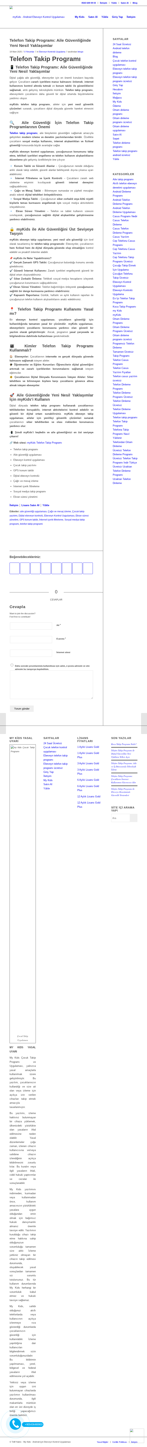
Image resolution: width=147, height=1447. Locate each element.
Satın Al (125, 3)
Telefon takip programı (125, 417)
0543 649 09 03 (89, 3)
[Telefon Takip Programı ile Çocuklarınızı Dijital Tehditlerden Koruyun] (46, 568)
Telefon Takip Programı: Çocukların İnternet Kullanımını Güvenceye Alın (123, 779)
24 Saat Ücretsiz (122, 44)
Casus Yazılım (121, 236)
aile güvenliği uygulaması (33, 511)
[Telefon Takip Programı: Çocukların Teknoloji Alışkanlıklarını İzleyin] (67, 568)
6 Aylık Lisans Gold (88, 779)
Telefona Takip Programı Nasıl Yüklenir (121, 433)
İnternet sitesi (63, 652)
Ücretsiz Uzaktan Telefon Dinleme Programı (122, 470)
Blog (135, 3)
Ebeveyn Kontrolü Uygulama (52, 52)
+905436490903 (33, 1424)
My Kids (117, 101)
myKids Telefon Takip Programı (44, 442)
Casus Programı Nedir (125, 216)
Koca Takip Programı (124, 306)
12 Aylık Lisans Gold (88, 796)
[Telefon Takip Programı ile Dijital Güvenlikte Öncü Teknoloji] (56, 568)
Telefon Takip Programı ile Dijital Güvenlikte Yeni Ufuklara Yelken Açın (123, 753)
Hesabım (118, 89)
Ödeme (117, 105)
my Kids (117, 310)
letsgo (80, 52)
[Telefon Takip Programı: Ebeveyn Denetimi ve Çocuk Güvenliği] (35, 568)
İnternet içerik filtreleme (51, 519)
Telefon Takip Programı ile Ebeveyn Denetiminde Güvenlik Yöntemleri (123, 792)
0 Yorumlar (29, 52)
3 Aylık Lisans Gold (88, 763)
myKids (117, 314)
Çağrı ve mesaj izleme (59, 511)
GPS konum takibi (29, 519)
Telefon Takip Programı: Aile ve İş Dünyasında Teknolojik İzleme (124, 766)
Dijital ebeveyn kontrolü (31, 515)
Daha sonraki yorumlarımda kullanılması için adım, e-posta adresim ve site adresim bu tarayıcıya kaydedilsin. (52, 667)
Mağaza (117, 97)
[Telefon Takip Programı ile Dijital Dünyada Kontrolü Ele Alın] (15, 568)
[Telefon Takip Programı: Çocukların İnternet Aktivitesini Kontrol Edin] (3, 723)
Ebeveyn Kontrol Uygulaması (59, 515)
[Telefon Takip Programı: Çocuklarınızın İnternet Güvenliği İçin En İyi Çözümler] (88, 568)
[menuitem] (89, 3)
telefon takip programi (31, 524)
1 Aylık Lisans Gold (88, 747)
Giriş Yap (118, 85)
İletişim (103, 3)
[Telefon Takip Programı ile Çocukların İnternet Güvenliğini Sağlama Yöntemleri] (25, 568)
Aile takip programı (123, 179)
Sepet (116, 138)
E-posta (61, 638)
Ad (58, 625)
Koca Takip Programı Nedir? (124, 744)
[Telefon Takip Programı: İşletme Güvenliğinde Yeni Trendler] (77, 568)
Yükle (114, 3)
